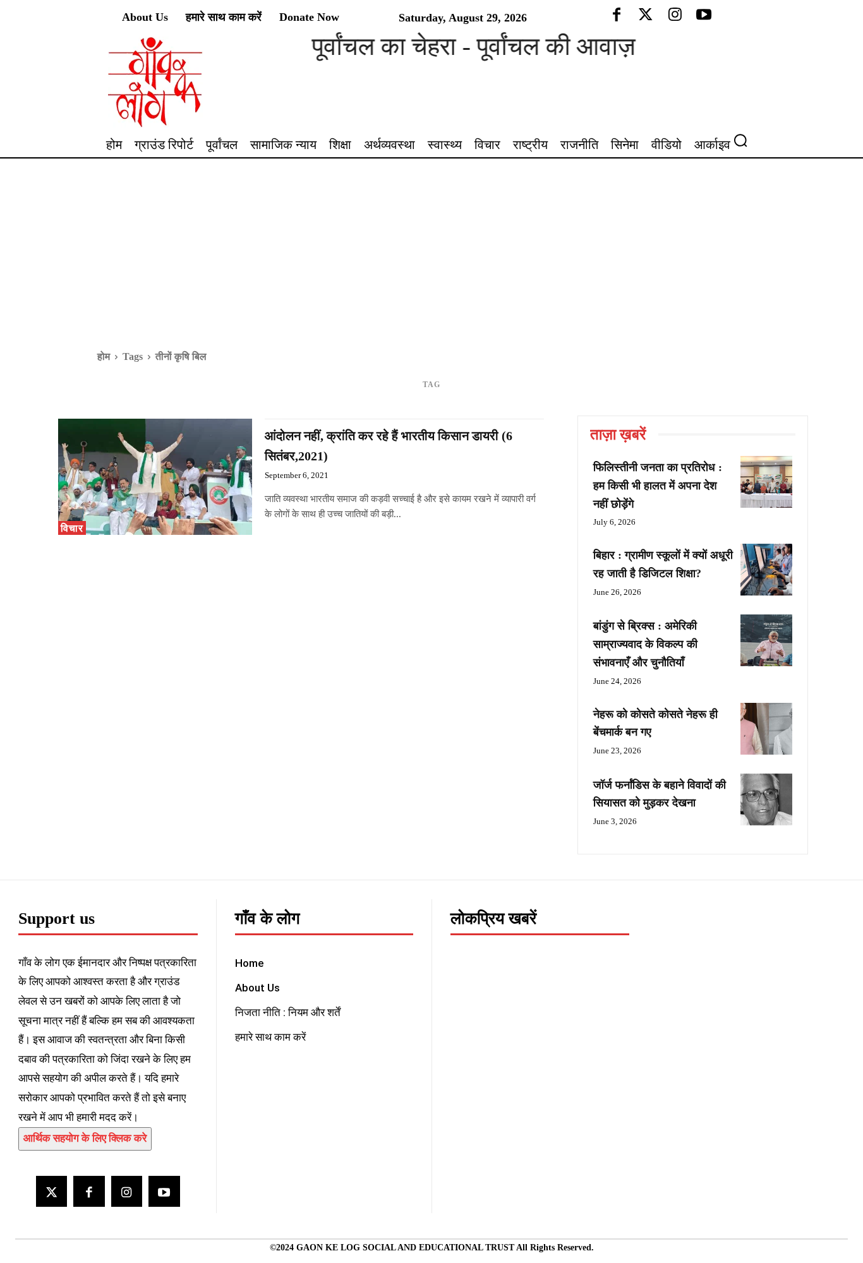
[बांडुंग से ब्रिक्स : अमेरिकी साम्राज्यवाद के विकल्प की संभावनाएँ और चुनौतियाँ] (766, 640)
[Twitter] (51, 1191)
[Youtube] (163, 1191)
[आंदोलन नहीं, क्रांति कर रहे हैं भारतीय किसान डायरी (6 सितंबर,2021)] (155, 477)
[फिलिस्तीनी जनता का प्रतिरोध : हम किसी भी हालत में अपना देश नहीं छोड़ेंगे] (766, 482)
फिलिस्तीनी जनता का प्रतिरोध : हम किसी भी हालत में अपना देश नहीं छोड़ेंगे (657, 485)
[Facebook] (88, 1191)
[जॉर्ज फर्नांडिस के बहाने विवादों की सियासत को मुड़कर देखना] (766, 799)
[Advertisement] (431, 253)
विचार (72, 528)
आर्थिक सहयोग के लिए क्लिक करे (85, 1138)
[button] (745, 140)
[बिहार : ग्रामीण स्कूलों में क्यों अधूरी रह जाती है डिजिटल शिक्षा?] (766, 570)
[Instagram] (126, 1191)
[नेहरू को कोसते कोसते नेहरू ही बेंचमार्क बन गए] (766, 729)
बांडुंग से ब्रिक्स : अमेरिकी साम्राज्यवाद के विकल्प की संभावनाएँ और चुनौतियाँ (645, 644)
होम (103, 356)
